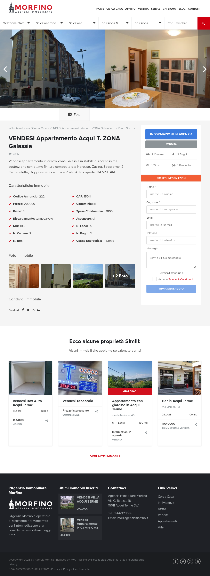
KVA (73, 559)
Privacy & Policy (61, 569)
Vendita (143, 8)
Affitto (130, 8)
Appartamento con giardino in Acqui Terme (127, 405)
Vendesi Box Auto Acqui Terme (27, 403)
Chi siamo (169, 8)
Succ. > (130, 128)
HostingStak (98, 559)
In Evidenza (166, 503)
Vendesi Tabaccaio (78, 401)
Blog (182, 8)
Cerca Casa (114, 8)
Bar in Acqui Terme (177, 401)
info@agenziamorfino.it (132, 518)
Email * (150, 217)
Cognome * (153, 202)
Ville (161, 527)
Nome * (151, 187)
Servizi (155, 8)
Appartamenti (167, 521)
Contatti (194, 8)
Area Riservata (81, 569)
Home (100, 8)
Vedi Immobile (30, 377)
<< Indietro (15, 128)
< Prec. (120, 128)
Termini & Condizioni (171, 273)
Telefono (151, 233)
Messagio (152, 248)
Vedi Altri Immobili (105, 456)
